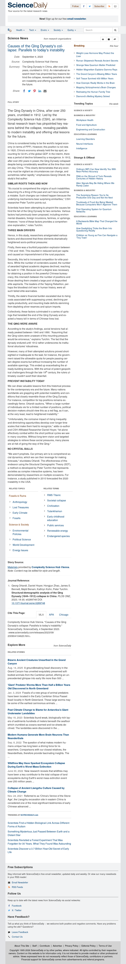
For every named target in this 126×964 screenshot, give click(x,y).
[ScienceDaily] (28, 5)
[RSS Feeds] (109, 6)
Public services (55, 525)
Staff (34, 945)
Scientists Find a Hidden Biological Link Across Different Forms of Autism (38, 824)
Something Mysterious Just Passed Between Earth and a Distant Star (38, 833)
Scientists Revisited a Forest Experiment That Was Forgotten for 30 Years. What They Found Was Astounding (39, 841)
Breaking (79, 45)
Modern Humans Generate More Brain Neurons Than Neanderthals (38, 736)
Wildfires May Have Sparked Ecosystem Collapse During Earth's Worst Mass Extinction (36, 764)
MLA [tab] (41, 614)
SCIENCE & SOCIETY (83, 110)
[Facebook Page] (84, 6)
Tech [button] (32, 30)
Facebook (17, 905)
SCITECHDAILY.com (29, 815)
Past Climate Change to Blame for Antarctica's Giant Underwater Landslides (38, 711)
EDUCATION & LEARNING (85, 134)
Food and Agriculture (86, 124)
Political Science (22, 539)
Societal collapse (56, 500)
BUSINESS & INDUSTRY (84, 115)
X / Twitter (17, 910)
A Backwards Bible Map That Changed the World (96, 222)
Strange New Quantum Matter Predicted (95, 65)
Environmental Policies (20, 532)
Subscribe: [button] (99, 6)
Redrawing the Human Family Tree (93, 91)
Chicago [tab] (63, 614)
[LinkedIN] (40, 91)
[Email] (45, 91)
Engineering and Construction (90, 129)
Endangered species (58, 536)
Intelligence (81, 148)
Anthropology (20, 502)
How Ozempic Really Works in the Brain (95, 82)
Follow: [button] (75, 6)
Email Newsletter (20, 882)
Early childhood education (55, 518)
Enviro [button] (44, 30)
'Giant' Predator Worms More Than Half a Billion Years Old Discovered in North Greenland (39, 686)
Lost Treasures (21, 507)
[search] (115, 30)
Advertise (57, 945)
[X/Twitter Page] (90, 6)
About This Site (21, 945)
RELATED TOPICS (17, 488)
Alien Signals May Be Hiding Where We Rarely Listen (95, 184)
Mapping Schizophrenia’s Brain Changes (96, 87)
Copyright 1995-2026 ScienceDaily (26, 950)
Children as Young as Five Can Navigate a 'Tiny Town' (96, 236)
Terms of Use (105, 945)
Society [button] (57, 30)
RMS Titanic (54, 495)
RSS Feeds (17, 887)
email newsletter (76, 18)
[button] (103, 39)
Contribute (45, 945)
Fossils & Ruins (17, 496)
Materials (13, 567)
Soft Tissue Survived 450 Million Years (94, 78)
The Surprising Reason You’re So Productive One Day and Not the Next (94, 196)
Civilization (53, 506)
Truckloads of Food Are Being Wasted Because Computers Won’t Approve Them (96, 203)
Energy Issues (20, 550)
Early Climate (20, 512)
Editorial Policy (88, 945)
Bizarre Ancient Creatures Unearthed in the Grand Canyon (37, 661)
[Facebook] (24, 91)
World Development (23, 545)
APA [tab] (51, 614)
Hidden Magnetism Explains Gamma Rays (96, 69)
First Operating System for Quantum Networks (94, 210)
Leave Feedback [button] (20, 932)
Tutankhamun (54, 511)
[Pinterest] (34, 91)
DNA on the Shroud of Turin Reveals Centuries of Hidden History (94, 177)
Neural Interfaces (84, 143)
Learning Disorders (85, 138)
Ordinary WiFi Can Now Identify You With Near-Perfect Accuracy (96, 170)
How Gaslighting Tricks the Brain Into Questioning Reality (94, 229)
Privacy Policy (71, 945)
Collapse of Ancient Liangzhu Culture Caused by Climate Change (36, 789)
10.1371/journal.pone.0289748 (28, 603)
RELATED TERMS (51, 488)
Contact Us (17, 936)
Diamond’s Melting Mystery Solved (93, 96)
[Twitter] (29, 91)
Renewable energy (57, 530)
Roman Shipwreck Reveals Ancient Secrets (97, 60)
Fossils (16, 518)
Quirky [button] (70, 30)
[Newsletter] (115, 6)
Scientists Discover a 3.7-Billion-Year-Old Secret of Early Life (38, 850)
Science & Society (19, 524)
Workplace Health (84, 120)
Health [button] (19, 30)
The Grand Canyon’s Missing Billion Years (96, 73)
